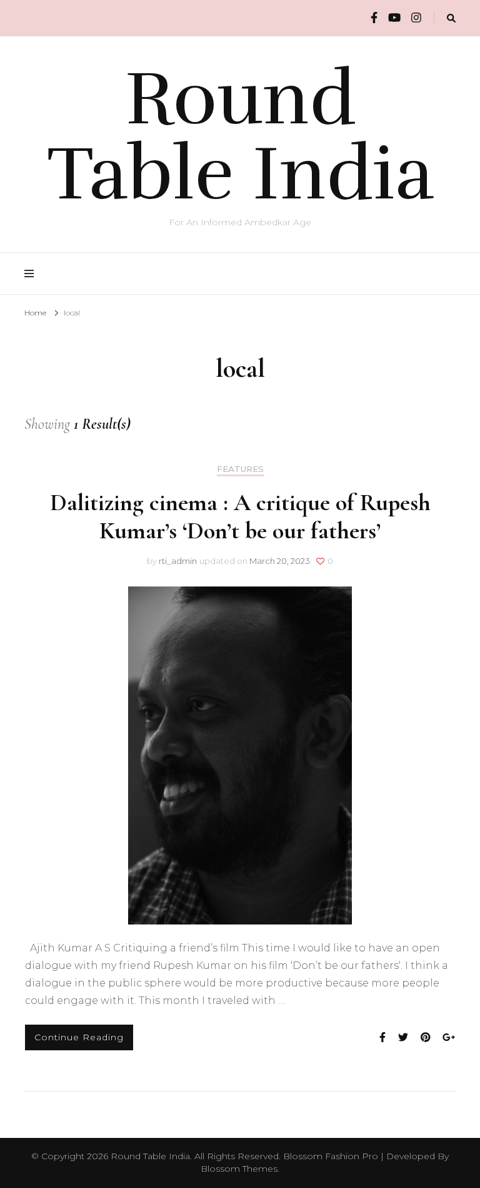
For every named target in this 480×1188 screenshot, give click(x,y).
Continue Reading (79, 1037)
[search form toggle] (451, 18)
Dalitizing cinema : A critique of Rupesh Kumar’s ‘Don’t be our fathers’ (240, 516)
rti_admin (178, 561)
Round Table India (240, 136)
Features (240, 469)
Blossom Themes (239, 1168)
